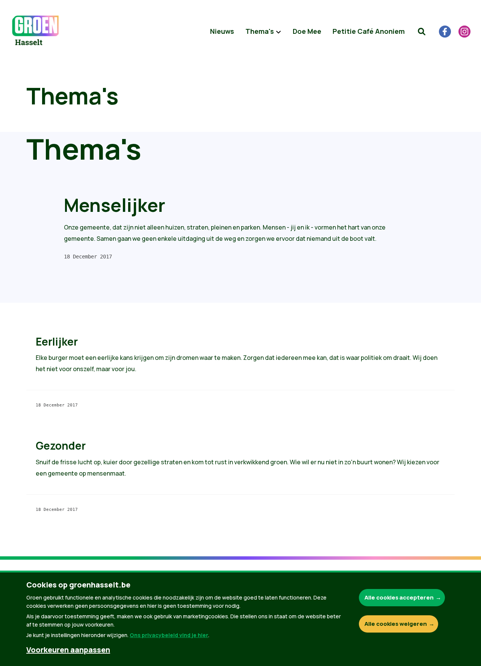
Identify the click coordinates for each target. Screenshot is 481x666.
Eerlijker (57, 341)
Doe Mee (307, 31)
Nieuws (222, 31)
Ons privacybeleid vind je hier (169, 635)
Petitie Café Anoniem (369, 31)
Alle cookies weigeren (396, 624)
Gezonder (61, 445)
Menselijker (114, 205)
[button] (421, 31)
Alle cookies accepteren (399, 597)
